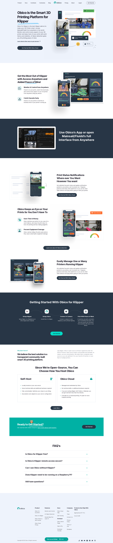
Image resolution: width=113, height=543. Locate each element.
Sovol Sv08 (77, 516)
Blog (49, 3)
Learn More (56, 408)
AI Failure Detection (49, 514)
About (72, 3)
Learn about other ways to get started (28, 41)
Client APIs (60, 526)
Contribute (33, 3)
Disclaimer (69, 529)
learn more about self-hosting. (47, 427)
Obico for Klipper (39, 515)
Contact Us (70, 517)
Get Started (91, 3)
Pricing (66, 3)
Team (68, 514)
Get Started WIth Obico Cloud (30, 48)
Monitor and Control (50, 511)
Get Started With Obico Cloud (67, 195)
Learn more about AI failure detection (56, 248)
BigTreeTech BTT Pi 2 (79, 513)
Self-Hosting (60, 515)
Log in (80, 3)
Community (42, 3)
